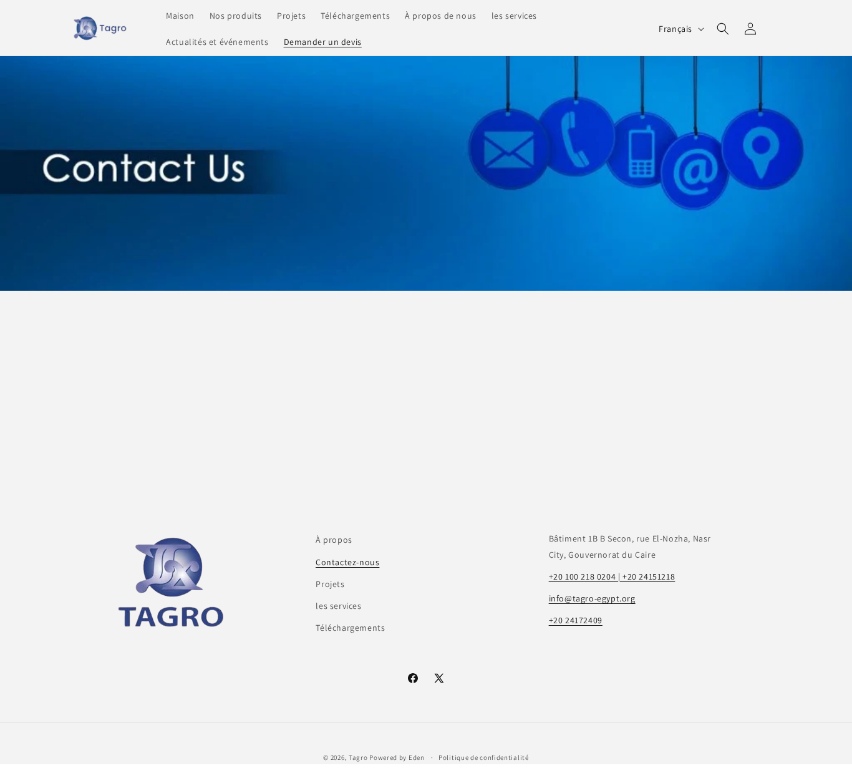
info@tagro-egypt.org (592, 598)
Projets (330, 584)
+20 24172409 (576, 620)
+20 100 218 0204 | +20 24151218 (612, 576)
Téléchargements (350, 627)
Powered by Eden (397, 757)
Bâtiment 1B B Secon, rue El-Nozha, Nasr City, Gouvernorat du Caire (630, 546)
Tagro (358, 757)
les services (338, 605)
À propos (334, 539)
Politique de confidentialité (483, 757)
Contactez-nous (347, 562)
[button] (723, 28)
